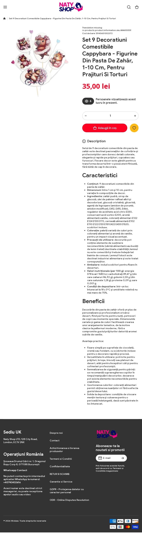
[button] (137, 7)
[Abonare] (122, 458)
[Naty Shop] (71, 7)
